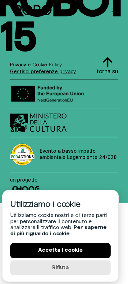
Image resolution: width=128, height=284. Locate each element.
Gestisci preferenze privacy (43, 72)
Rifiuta (60, 267)
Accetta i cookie (60, 250)
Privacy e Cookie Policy (36, 65)
